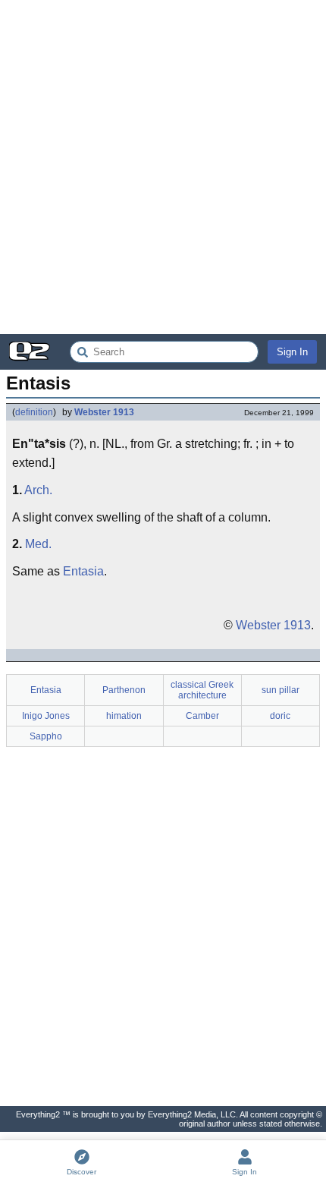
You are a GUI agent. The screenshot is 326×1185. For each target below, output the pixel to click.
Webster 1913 (104, 412)
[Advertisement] (163, 167)
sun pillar (280, 690)
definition (34, 412)
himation (124, 716)
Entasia (83, 571)
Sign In (292, 352)
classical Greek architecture (202, 690)
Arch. (38, 490)
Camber (202, 716)
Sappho (46, 736)
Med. (38, 543)
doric (280, 716)
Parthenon (124, 690)
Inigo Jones (46, 716)
